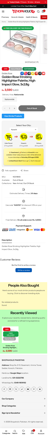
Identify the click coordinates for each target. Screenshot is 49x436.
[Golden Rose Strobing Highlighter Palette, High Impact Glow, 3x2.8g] (10, 334)
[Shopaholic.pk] (23, 11)
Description (7, 240)
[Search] (38, 11)
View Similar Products (13, 116)
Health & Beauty (31, 17)
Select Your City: (23, 125)
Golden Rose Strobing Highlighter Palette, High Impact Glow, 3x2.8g (10, 346)
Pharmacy (5, 17)
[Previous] (3, 6)
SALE (44, 17)
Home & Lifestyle (17, 17)
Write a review (23, 270)
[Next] (44, 6)
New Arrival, (18, 183)
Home (4, 22)
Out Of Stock (28, 183)
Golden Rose (7, 73)
